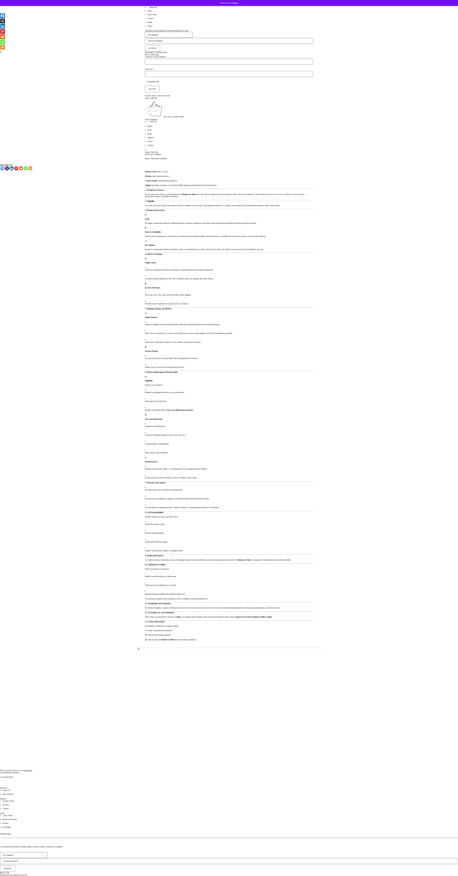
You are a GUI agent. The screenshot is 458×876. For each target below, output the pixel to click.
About (150, 26)
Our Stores (28, 770)
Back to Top (4, 873)
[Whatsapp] (25, 168)
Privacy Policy (39, 847)
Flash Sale (153, 7)
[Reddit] (21, 168)
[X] (7, 168)
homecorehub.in (200, 560)
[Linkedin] (12, 168)
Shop (149, 11)
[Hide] (1, 52)
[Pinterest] (16, 168)
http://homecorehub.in (160, 176)
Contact (150, 18)
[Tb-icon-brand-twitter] (16, 784)
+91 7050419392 (6, 777)
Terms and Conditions (54, 847)
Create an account (163, 96)
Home (147, 159)
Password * (149, 69)
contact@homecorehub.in (167, 181)
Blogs (150, 22)
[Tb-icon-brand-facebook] (3, 784)
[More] (30, 168)
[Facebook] (2, 168)
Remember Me (153, 82)
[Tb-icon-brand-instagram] (22, 784)
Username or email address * (156, 57)
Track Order (152, 15)
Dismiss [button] (235, 3)
